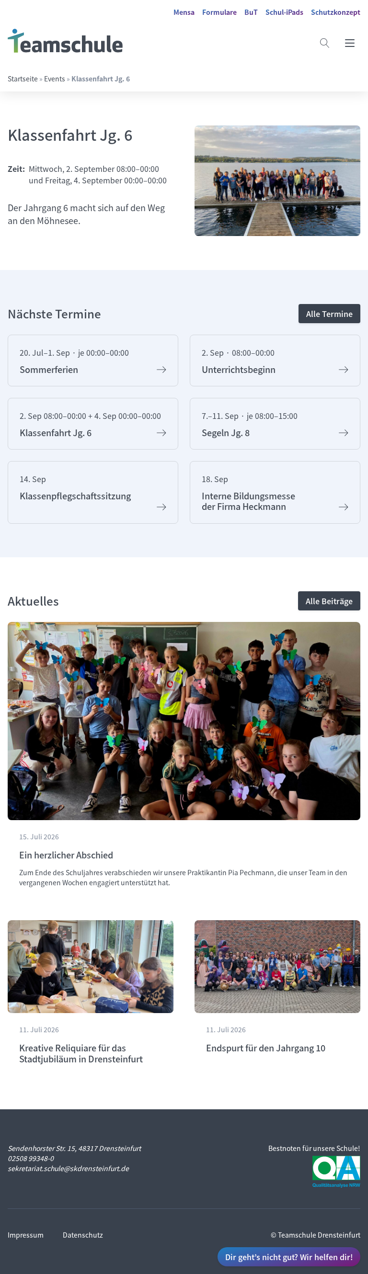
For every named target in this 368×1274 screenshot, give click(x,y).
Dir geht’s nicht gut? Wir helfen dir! (289, 1257)
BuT (251, 12)
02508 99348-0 (31, 1158)
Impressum (26, 1235)
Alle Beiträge (329, 601)
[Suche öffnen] (324, 43)
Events (54, 78)
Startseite (23, 78)
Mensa (184, 12)
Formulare (219, 12)
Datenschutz (83, 1235)
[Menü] (349, 43)
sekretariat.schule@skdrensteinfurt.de (68, 1168)
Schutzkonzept (335, 12)
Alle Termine (329, 313)
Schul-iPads (284, 12)
